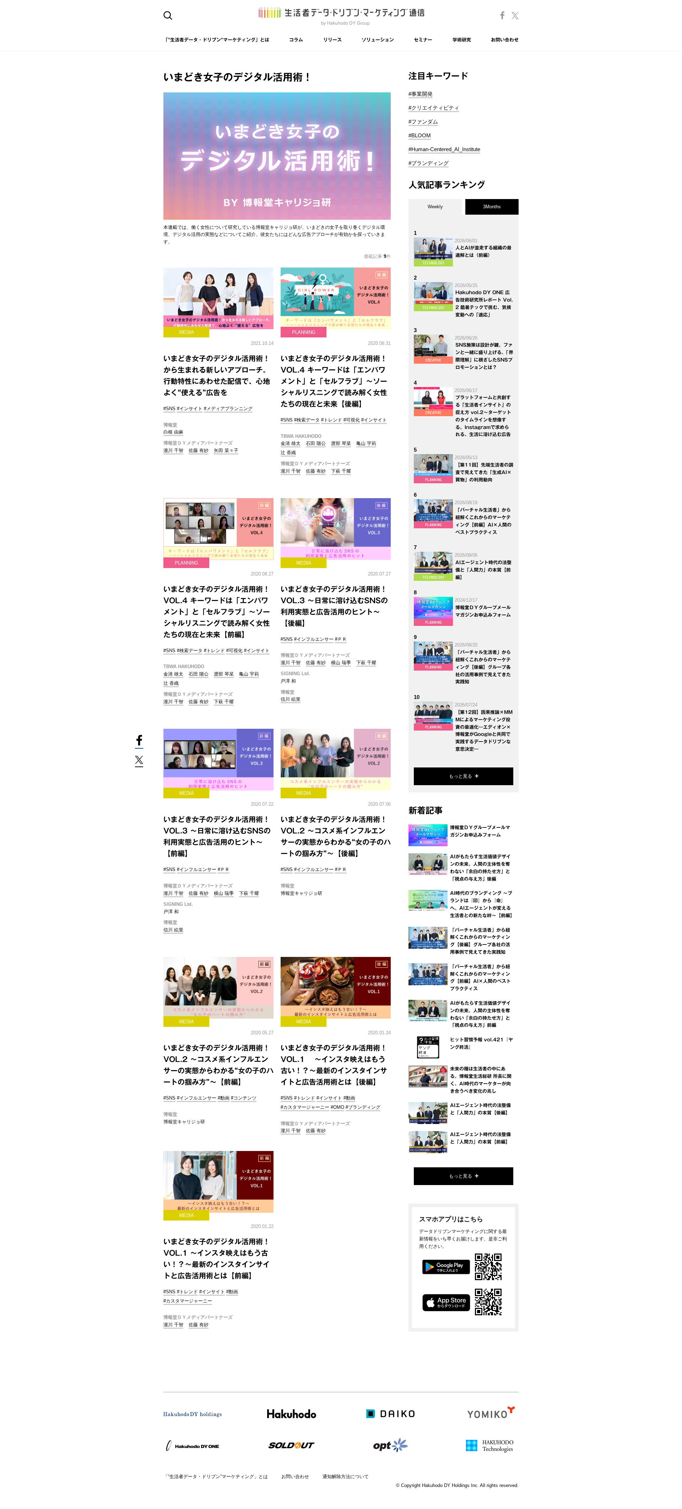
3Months (492, 206)
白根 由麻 (173, 432)
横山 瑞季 (341, 662)
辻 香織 (288, 452)
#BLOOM (419, 135)
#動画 (223, 1098)
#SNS (169, 408)
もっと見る (460, 776)
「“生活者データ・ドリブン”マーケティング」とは (215, 1476)
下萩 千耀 (341, 471)
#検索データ (307, 420)
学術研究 (462, 40)
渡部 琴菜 (341, 443)
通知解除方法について (346, 1476)
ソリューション (378, 40)
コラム (296, 40)
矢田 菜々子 (226, 450)
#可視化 (351, 420)
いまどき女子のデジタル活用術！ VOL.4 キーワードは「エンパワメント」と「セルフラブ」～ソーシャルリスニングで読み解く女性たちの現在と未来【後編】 (334, 381)
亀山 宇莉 (366, 443)
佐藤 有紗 (199, 450)
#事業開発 (420, 94)
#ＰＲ (341, 639)
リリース (332, 40)
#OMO (337, 1107)
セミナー (423, 40)
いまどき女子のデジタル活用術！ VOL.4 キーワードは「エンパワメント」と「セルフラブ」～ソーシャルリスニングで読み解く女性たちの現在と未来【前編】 (216, 611)
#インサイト (189, 408)
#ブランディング (363, 1107)
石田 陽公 (316, 443)
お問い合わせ (505, 40)
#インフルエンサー (314, 639)
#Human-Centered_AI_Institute (444, 149)
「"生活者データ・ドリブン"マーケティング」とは (216, 40)
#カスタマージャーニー (305, 1107)
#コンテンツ (243, 1098)
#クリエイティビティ (433, 108)
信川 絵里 (291, 699)
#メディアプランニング (228, 408)
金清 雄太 (291, 443)
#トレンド (331, 420)
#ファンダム (423, 122)
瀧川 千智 (173, 450)
